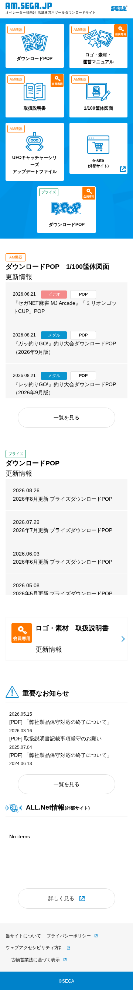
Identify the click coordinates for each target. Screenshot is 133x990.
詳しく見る (61, 898)
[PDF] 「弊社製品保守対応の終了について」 (60, 722)
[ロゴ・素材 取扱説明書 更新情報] (66, 659)
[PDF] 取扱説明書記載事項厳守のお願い (55, 738)
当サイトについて (23, 935)
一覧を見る (66, 417)
